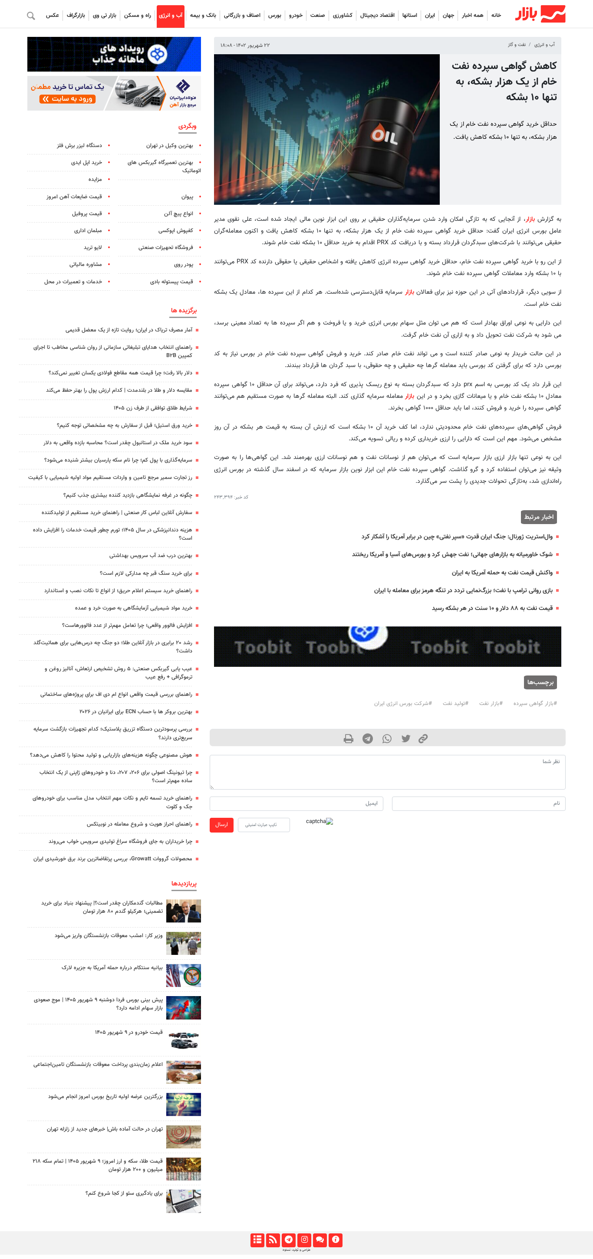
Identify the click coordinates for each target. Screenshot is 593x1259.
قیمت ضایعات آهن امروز (74, 197)
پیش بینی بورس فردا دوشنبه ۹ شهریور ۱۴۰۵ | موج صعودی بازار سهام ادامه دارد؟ (98, 1004)
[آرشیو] (257, 1240)
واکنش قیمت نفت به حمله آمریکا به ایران (502, 573)
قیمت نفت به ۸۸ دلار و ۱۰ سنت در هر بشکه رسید (492, 608)
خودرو (296, 15)
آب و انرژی (170, 15)
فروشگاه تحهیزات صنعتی (165, 247)
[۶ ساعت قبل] (183, 910)
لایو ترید (93, 247)
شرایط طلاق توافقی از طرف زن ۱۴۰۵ (153, 408)
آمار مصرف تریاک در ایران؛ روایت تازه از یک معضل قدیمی (129, 330)
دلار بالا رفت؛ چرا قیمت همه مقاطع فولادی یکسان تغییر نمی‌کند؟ (120, 373)
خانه (496, 15)
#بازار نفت (491, 703)
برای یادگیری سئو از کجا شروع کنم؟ (124, 1193)
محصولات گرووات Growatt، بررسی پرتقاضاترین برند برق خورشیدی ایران (112, 859)
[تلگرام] (288, 1240)
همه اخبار (473, 15)
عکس (52, 15)
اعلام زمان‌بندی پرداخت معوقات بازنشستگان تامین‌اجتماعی (98, 1064)
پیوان (187, 197)
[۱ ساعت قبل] (183, 1201)
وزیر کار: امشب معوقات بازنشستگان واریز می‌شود (109, 935)
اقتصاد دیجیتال (377, 15)
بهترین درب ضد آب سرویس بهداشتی (150, 555)
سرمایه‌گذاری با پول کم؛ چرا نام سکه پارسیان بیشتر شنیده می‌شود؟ (118, 460)
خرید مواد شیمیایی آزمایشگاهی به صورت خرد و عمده (133, 608)
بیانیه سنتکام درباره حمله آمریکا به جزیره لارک (112, 968)
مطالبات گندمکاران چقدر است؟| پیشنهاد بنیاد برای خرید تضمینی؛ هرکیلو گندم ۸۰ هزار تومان (102, 907)
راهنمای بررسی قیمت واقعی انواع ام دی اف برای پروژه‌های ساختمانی (116, 694)
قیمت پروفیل (87, 214)
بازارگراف (76, 15)
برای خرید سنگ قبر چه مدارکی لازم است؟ (146, 573)
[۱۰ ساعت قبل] (183, 1104)
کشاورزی (343, 15)
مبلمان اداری (88, 230)
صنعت (317, 15)
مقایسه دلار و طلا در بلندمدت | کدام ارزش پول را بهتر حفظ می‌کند (119, 390)
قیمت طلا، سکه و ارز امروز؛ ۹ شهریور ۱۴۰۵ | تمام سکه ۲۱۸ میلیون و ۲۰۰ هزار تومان (98, 1165)
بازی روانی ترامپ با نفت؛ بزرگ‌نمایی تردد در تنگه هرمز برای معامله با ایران (463, 591)
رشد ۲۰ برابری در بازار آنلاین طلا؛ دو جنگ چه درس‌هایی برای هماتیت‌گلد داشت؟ (112, 647)
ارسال (221, 824)
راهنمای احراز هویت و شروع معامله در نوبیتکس (139, 824)
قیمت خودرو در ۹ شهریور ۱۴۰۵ (129, 1032)
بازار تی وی (104, 15)
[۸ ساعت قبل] (183, 1040)
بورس (274, 15)
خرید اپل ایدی (86, 162)
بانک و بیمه (203, 15)
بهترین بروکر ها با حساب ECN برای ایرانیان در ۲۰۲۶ (135, 712)
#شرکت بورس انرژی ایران (403, 703)
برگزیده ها (184, 310)
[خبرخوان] (272, 1240)
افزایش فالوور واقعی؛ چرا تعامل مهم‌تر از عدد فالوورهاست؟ (127, 625)
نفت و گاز (517, 45)
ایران (430, 15)
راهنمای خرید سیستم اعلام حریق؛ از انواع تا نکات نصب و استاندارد (118, 591)
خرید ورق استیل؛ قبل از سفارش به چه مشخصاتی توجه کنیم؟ (124, 425)
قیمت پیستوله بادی (171, 282)
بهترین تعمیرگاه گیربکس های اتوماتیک (164, 166)
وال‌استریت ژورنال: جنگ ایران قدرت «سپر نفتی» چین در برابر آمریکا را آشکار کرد (457, 537)
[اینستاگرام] (304, 1240)
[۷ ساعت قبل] (183, 943)
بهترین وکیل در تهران (169, 145)
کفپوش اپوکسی (175, 230)
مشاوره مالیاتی (85, 264)
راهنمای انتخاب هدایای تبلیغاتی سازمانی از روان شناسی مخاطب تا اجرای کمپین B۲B (112, 351)
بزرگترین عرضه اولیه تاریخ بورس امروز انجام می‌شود (105, 1096)
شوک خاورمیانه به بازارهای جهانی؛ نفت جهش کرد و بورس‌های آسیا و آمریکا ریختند (452, 555)
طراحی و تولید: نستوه (296, 1249)
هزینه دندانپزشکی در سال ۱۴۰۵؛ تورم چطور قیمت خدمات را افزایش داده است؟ (112, 534)
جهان (448, 15)
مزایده (95, 179)
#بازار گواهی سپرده (535, 703)
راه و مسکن (137, 15)
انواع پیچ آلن (178, 214)
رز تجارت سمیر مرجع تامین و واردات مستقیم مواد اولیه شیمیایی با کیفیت (110, 477)
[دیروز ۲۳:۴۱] (183, 1007)
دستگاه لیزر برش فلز (79, 145)
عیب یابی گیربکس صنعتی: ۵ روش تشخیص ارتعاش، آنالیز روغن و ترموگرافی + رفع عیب (118, 673)
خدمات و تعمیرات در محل (73, 282)
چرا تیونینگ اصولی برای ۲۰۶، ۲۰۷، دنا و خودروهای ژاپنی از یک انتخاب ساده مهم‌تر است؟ (116, 776)
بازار (530, 219)
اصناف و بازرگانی (242, 15)
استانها (409, 15)
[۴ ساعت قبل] (183, 1168)
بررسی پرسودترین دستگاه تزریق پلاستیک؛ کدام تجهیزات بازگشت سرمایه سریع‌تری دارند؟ (112, 733)
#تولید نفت (455, 703)
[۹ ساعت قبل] (183, 975)
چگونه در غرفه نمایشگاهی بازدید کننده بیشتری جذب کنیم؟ (127, 495)
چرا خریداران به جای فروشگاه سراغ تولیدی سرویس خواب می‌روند (120, 841)
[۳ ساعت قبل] (183, 1072)
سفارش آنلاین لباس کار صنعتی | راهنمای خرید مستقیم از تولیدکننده (117, 512)
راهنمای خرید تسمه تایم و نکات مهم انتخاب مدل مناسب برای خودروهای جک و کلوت (112, 802)
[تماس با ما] (319, 1240)
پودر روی (183, 264)
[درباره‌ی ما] (335, 1240)
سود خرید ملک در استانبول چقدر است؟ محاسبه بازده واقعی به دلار (117, 443)
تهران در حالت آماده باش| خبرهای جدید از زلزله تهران (105, 1129)
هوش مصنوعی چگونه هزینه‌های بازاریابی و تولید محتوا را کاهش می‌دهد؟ (111, 755)
